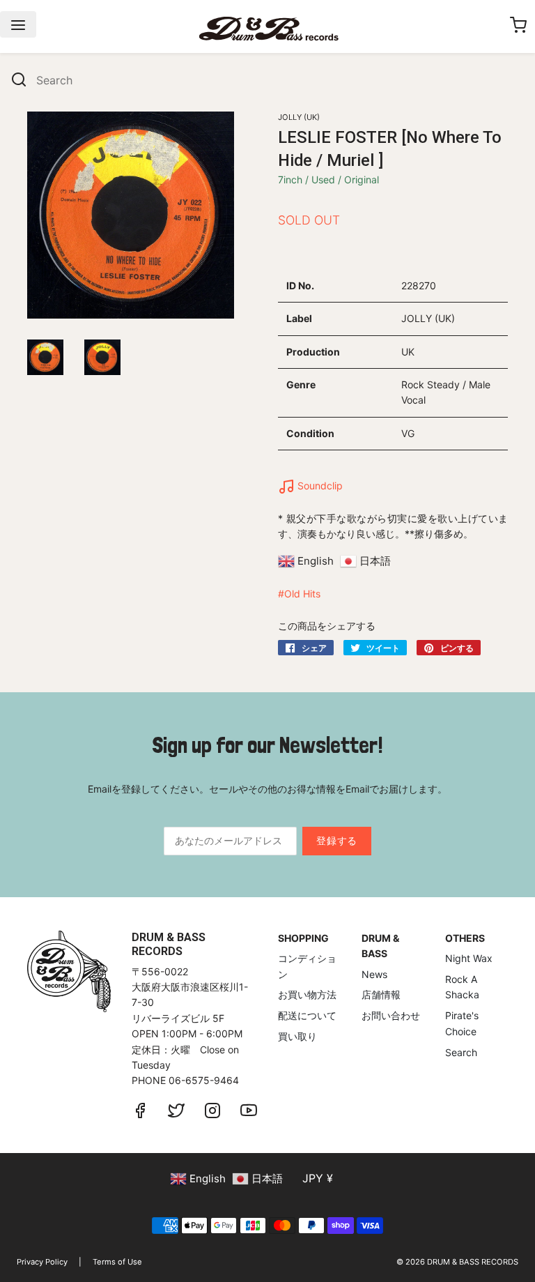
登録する (336, 840)
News (374, 974)
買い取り (297, 1036)
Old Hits (302, 594)
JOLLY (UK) (299, 117)
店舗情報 (381, 994)
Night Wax (469, 958)
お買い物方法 (307, 994)
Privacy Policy (42, 1262)
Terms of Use (117, 1262)
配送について (307, 1015)
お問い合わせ (391, 1015)
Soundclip (319, 485)
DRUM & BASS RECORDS (472, 1262)
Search (461, 1052)
